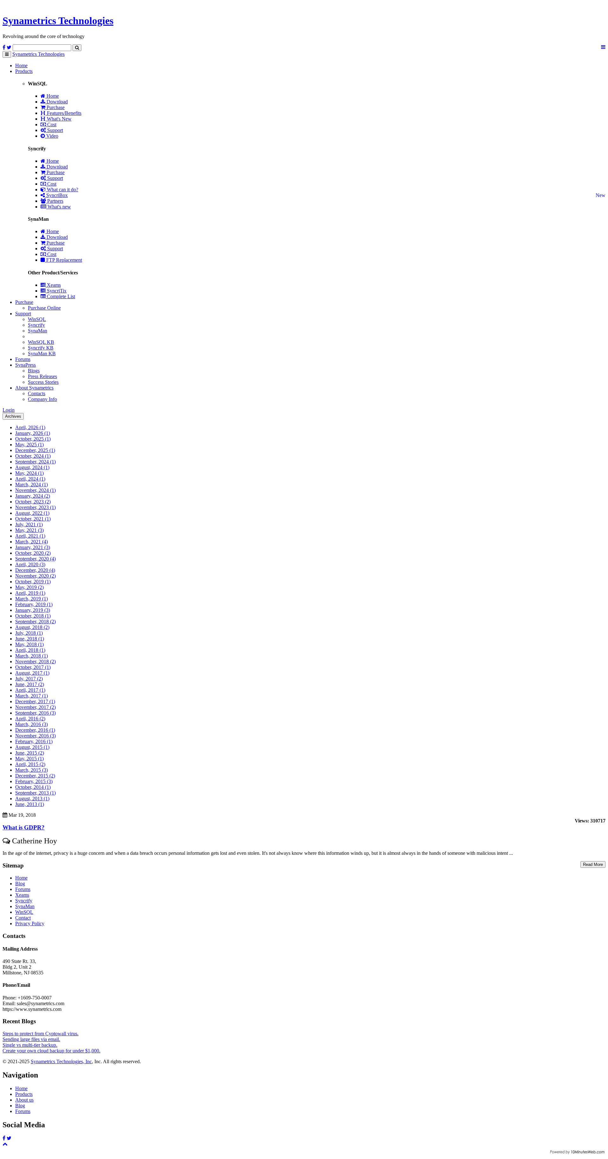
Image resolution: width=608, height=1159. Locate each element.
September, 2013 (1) (35, 793)
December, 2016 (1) (35, 730)
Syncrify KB (41, 347)
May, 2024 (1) (29, 473)
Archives (13, 416)
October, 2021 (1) (33, 518)
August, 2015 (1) (32, 747)
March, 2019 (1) (31, 598)
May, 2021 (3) (29, 530)
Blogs (34, 370)
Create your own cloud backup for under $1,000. (51, 1050)
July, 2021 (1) (29, 524)
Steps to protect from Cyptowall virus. (41, 1033)
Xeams (53, 285)
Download (56, 101)
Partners (54, 201)
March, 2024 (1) (31, 484)
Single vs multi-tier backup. (30, 1045)
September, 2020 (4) (35, 558)
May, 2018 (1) (29, 644)
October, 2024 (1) (33, 456)
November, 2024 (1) (35, 490)
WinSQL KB (41, 342)
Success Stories (43, 382)
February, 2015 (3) (34, 781)
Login (9, 410)
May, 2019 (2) (29, 587)
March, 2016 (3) (31, 724)
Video (51, 136)
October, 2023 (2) (33, 501)
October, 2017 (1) (33, 667)
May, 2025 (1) (29, 444)
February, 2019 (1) (34, 604)
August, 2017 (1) (32, 673)
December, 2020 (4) (35, 570)
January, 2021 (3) (32, 547)
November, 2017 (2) (35, 707)
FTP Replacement (63, 260)
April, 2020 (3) (30, 564)
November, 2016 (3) (35, 735)
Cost (51, 124)
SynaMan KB (42, 353)
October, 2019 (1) (33, 581)
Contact (23, 917)
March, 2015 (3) (31, 770)
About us (24, 1100)
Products (24, 71)
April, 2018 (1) (30, 650)
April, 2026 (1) (30, 427)
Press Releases (42, 376)
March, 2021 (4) (31, 541)
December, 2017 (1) (35, 701)
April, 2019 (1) (30, 593)
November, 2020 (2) (35, 576)
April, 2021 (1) (30, 536)
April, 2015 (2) (30, 764)
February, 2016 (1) (34, 741)
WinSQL (37, 319)
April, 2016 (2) (30, 718)
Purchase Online (44, 308)
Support (54, 130)
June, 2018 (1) (29, 638)
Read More (593, 864)
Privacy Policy (29, 923)
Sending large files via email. (31, 1039)
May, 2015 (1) (29, 758)
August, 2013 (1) (32, 798)
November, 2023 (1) (35, 507)
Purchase (55, 107)
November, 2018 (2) (35, 661)
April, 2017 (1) (30, 690)
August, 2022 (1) (32, 513)
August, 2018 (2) (32, 627)
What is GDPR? (24, 827)
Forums (22, 359)
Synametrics (58, 20)
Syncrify (36, 325)
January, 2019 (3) (32, 610)
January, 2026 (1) (32, 433)
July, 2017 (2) (29, 678)
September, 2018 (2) (35, 621)
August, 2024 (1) (32, 467)
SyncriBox (56, 195)
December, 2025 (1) (35, 450)
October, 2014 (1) (33, 787)
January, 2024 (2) (32, 496)
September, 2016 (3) (35, 713)
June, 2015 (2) (29, 753)
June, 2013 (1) (29, 804)
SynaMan (37, 330)
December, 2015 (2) (35, 775)
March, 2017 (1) (31, 695)
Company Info (42, 399)
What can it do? (62, 189)
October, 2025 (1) (33, 439)
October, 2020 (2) (33, 553)
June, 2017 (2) (29, 684)
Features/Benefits (63, 113)
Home (21, 65)
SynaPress (25, 365)
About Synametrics (34, 387)
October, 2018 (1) (33, 616)
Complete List (60, 296)
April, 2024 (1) (30, 478)
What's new (58, 206)
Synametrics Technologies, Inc (61, 1061)
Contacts (36, 393)
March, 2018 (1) (31, 655)
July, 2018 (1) (29, 633)
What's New (59, 118)
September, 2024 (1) (35, 461)
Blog (20, 883)
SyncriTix (56, 290)
